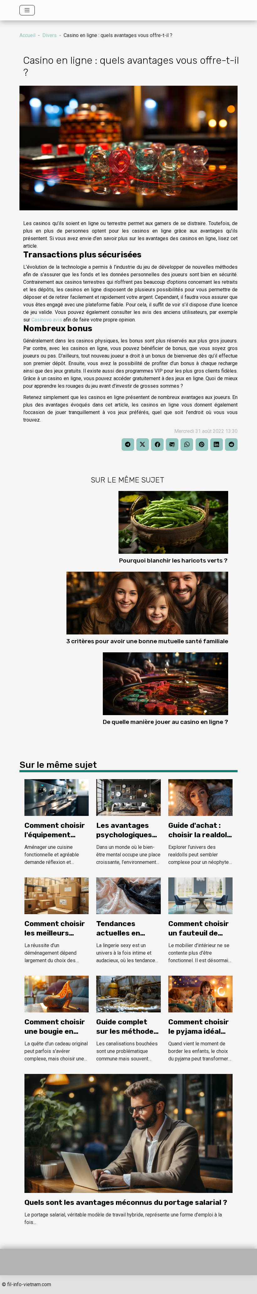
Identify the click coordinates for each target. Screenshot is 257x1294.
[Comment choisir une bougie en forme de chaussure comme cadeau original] (56, 994)
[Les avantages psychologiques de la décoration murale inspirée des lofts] (128, 797)
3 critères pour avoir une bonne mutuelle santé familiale (147, 641)
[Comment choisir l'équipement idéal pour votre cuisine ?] (56, 797)
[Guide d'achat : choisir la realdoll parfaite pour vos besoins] (200, 797)
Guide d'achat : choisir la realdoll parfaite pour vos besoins (199, 839)
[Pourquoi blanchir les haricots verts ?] (173, 522)
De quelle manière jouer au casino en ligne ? (165, 721)
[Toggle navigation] (27, 10)
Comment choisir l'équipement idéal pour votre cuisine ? (54, 839)
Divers (49, 35)
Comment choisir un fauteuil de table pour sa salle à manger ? (198, 937)
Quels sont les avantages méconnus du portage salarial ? (125, 1202)
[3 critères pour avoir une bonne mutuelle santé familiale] (147, 603)
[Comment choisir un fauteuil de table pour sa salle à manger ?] (200, 895)
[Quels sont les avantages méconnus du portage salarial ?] (128, 1133)
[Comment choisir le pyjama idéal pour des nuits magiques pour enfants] (200, 994)
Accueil (27, 35)
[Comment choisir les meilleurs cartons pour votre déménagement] (56, 895)
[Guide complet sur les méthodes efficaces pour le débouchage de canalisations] (128, 994)
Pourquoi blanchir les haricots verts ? (173, 560)
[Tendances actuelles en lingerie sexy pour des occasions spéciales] (128, 895)
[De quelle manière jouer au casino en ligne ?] (165, 683)
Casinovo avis (46, 320)
